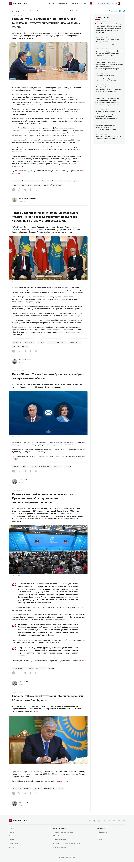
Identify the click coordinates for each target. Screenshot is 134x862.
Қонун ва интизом (43, 11)
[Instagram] (13, 189)
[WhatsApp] (19, 189)
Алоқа (99, 836)
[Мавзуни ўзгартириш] (92, 3)
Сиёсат (16, 466)
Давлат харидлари (59, 847)
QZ (102, 3)
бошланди (80, 661)
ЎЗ (119, 3)
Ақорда (17, 11)
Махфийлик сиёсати (60, 836)
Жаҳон (11, 847)
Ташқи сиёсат (74, 342)
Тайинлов (25, 11)
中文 (111, 3)
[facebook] (104, 821)
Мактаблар (40, 668)
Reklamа (100, 840)
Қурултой (17, 342)
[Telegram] (24, 189)
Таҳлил (83, 3)
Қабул (75, 181)
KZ (99, 3)
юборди (15, 459)
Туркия (25, 346)
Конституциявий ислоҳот (60, 11)
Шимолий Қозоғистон (53, 185)
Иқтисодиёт (13, 843)
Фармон (27, 789)
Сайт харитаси (102, 832)
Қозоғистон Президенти (52, 181)
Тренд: (11, 11)
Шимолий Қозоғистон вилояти (26, 181)
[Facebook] (30, 189)
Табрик (25, 466)
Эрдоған (40, 342)
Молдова (57, 466)
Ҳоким (67, 181)
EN (108, 3)
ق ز (116, 3)
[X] (36, 189)
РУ (105, 3)
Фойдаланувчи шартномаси (63, 832)
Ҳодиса (32, 11)
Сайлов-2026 (74, 11)
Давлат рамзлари (59, 840)
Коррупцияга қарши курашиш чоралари (66, 843)
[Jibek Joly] (113, 11)
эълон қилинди (63, 781)
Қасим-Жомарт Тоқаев (22, 185)
